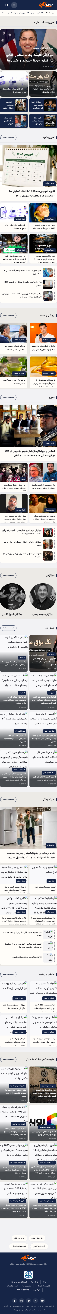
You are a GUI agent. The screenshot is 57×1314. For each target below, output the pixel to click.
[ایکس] (35, 1300)
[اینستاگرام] (21, 1300)
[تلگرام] (28, 1300)
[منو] (14, 5)
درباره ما (34, 1282)
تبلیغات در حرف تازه (18, 1282)
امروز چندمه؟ (12, 1286)
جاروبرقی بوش (37, 1238)
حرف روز (36, 1290)
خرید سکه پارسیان (19, 1246)
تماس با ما (26, 1286)
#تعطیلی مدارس (37, 12)
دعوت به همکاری (43, 1286)
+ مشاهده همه (8, 137)
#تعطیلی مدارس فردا (21, 12)
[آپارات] (42, 1300)
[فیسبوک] (14, 1300)
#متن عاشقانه (6, 12)
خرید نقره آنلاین (39, 1246)
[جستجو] (6, 5)
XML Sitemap (23, 1290)
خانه (45, 1282)
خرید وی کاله (19, 1238)
